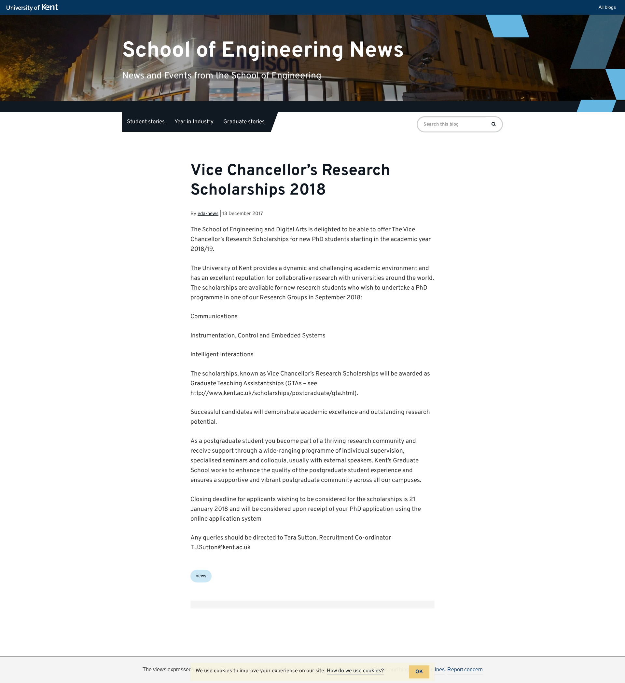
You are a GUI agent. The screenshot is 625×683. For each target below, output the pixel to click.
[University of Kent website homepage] (34, 8)
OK (419, 672)
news (201, 576)
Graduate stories (244, 122)
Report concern (465, 669)
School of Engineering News (263, 50)
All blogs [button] (607, 7)
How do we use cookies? (355, 671)
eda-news (208, 214)
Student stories (146, 122)
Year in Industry (194, 122)
